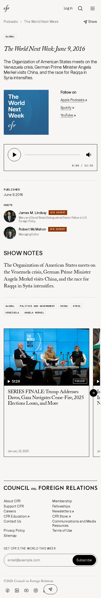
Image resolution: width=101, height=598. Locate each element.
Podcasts (11, 22)
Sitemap (10, 536)
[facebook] (7, 590)
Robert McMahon (32, 229)
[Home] (6, 8)
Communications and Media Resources (74, 523)
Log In (68, 8)
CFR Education (15, 516)
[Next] (93, 393)
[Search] (80, 8)
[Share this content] (50, 589)
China (64, 306)
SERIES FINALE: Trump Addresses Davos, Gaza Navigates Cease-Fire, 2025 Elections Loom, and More (46, 398)
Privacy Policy (14, 530)
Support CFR (14, 506)
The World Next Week (41, 22)
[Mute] (88, 154)
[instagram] (35, 590)
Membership (62, 501)
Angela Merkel (34, 312)
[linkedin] (17, 590)
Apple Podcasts (73, 100)
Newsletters (61, 511)
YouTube (67, 115)
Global (10, 36)
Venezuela (12, 312)
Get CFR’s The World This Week (30, 548)
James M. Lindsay (33, 213)
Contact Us (12, 521)
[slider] (26, 154)
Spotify (66, 108)
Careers (10, 511)
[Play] (14, 154)
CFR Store (60, 516)
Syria (77, 306)
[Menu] (92, 8)
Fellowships (61, 506)
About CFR (12, 501)
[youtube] (26, 590)
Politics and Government (37, 306)
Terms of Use (62, 530)
